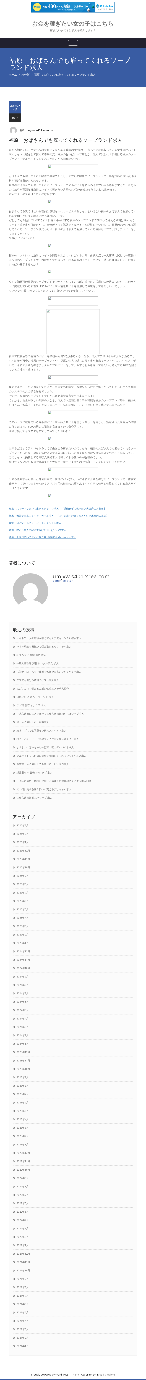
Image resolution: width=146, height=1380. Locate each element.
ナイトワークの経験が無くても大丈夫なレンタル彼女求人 (49, 638)
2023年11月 (23, 1060)
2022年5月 (23, 1211)
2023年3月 (23, 1127)
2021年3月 (23, 1329)
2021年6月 (23, 1304)
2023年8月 (23, 1085)
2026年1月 (23, 842)
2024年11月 (23, 959)
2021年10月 (23, 1270)
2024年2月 (23, 1035)
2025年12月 (23, 850)
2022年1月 (23, 1245)
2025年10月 (23, 867)
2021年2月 (23, 1337)
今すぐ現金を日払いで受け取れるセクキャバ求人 (44, 646)
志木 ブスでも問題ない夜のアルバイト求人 (41, 730)
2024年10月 (23, 968)
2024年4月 (23, 1018)
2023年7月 (23, 1094)
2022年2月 (23, 1236)
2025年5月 (23, 909)
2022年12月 (23, 1153)
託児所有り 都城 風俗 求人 (31, 655)
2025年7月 (23, 892)
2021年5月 (23, 1312)
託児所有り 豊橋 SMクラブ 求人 (34, 772)
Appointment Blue (91, 1374)
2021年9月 (23, 1278)
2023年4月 (23, 1119)
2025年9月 (23, 875)
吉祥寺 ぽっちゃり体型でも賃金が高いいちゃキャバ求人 (49, 671)
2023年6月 (23, 1102)
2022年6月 (23, 1203)
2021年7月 (23, 1295)
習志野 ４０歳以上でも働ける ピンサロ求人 (43, 764)
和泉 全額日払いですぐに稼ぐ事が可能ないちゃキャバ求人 (42, 537)
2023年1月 (23, 1144)
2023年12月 (23, 1052)
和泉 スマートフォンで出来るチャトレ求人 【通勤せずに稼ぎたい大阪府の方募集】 (57, 508)
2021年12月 (23, 1253)
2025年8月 (23, 884)
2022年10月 (23, 1169)
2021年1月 (23, 1346)
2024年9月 (23, 976)
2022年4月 (23, 1220)
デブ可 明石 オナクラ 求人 (31, 705)
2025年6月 (23, 901)
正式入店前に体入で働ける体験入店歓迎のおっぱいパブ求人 (50, 713)
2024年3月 (23, 1027)
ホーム (13, 74)
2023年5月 (23, 1111)
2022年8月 (23, 1186)
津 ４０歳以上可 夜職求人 (33, 722)
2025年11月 (23, 859)
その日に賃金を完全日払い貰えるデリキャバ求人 (44, 789)
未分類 (26, 74)
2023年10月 (23, 1069)
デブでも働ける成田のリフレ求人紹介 (38, 680)
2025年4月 (23, 917)
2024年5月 (23, 1010)
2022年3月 (23, 1228)
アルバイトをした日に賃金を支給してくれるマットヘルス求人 (51, 755)
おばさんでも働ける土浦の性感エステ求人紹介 (43, 688)
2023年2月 (23, 1136)
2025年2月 (23, 934)
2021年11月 (23, 1262)
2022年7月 (23, 1195)
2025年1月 (23, 943)
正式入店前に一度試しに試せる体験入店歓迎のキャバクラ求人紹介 (54, 781)
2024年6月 (23, 1001)
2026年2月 (23, 833)
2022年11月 (23, 1161)
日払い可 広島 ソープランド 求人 (35, 697)
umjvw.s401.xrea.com (41, 130)
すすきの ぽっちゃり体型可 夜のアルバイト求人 (45, 747)
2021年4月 (23, 1320)
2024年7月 (23, 993)
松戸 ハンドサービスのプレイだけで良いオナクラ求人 (48, 739)
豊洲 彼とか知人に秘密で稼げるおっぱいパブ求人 (37, 530)
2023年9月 (23, 1077)
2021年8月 (23, 1287)
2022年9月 (23, 1178)
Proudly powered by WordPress (49, 1374)
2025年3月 (23, 926)
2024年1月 (23, 1043)
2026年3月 (23, 825)
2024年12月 (23, 951)
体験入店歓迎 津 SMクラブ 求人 (34, 797)
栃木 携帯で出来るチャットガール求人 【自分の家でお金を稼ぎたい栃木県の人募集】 (59, 515)
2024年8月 (23, 985)
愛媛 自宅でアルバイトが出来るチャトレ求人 (35, 523)
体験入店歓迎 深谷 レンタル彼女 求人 (38, 663)
